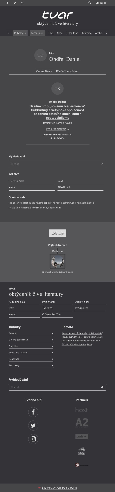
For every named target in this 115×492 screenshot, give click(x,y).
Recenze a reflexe (67, 71)
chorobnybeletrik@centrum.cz (59, 272)
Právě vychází (95, 333)
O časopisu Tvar (52, 314)
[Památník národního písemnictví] (81, 451)
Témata (36, 33)
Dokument (67, 340)
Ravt (50, 33)
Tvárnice (87, 33)
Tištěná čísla (16, 181)
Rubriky (19, 33)
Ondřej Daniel (44, 71)
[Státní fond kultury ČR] (81, 465)
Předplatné (81, 307)
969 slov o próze (77, 344)
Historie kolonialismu (93, 337)
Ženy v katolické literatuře (74, 333)
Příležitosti (72, 33)
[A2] (81, 423)
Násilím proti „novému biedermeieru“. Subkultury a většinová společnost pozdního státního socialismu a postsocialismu (57, 111)
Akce (60, 33)
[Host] (81, 410)
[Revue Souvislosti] (81, 437)
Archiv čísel (82, 301)
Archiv (99, 33)
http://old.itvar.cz (85, 202)
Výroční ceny (79, 340)
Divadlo (78, 337)
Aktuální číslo (17, 301)
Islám (89, 344)
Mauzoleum (67, 337)
